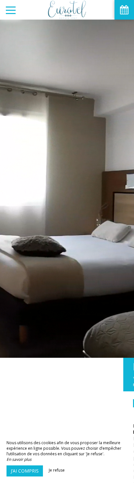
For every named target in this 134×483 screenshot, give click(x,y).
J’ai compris (25, 471)
